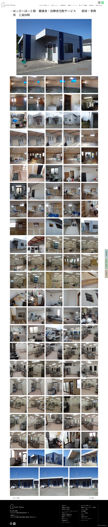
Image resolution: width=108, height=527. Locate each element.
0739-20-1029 (14, 520)
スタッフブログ (66, 522)
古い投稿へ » (92, 498)
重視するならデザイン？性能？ (89, 507)
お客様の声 (63, 5)
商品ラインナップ (72, 5)
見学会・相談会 (106, 263)
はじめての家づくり (44, 5)
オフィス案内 (84, 513)
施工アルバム (55, 5)
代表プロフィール (66, 513)
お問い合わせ (99, 5)
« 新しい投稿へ (16, 498)
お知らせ (64, 505)
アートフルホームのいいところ (69, 511)
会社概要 (83, 511)
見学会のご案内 (66, 509)
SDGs (82, 515)
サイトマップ (84, 520)
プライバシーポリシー (86, 518)
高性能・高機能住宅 (67, 515)
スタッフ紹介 (84, 509)
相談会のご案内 (66, 507)
